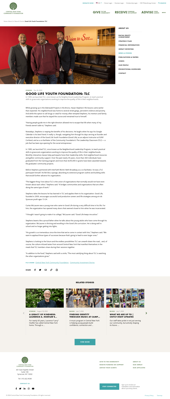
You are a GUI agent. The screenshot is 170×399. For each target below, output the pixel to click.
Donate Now (88, 3)
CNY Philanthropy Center (148, 3)
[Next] (146, 313)
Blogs (72, 311)
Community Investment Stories (82, 262)
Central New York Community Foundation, (52, 262)
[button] (99, 3)
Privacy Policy (149, 395)
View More (85, 342)
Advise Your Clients (108, 368)
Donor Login (108, 3)
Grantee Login (119, 3)
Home (6, 21)
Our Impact (137, 365)
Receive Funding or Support (112, 365)
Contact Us (25, 383)
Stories (29, 90)
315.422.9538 (26, 379)
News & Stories (19, 21)
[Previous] (24, 313)
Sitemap (159, 395)
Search (163, 3)
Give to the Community (109, 362)
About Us (11, 21)
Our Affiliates (139, 368)
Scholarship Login (132, 3)
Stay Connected (109, 386)
